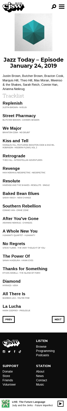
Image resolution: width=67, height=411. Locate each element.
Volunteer (9, 384)
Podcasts (42, 355)
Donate (8, 371)
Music (40, 384)
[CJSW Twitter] (9, 351)
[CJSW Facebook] (14, 351)
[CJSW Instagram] (4, 351)
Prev (8, 319)
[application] (60, 404)
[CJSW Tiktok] (20, 351)
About (40, 371)
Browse (41, 346)
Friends (8, 380)
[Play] (61, 404)
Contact (41, 380)
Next (58, 319)
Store (6, 376)
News (40, 376)
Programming (45, 351)
